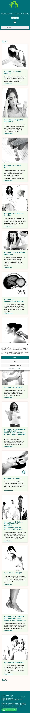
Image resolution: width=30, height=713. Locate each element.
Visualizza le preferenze (15, 365)
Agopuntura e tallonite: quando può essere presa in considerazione (15, 618)
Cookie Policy (11, 368)
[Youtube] (17, 18)
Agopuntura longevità (14, 662)
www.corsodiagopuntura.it (15, 706)
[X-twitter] (15, 18)
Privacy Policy (18, 368)
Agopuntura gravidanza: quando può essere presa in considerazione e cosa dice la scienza (15, 431)
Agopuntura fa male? (13, 387)
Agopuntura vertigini (13, 573)
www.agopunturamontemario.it (17, 703)
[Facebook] (12, 18)
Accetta (15, 357)
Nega (15, 361)
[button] (28, 344)
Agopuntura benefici (13, 478)
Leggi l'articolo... (8, 83)
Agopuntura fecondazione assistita (14, 300)
